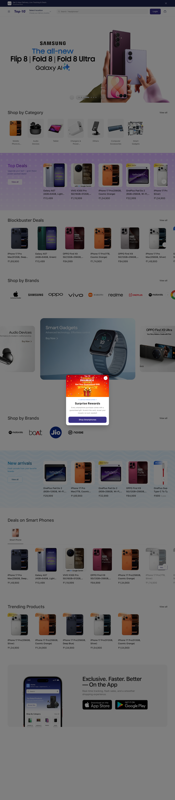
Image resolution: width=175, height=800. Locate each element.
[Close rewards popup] (106, 378)
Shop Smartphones (87, 420)
